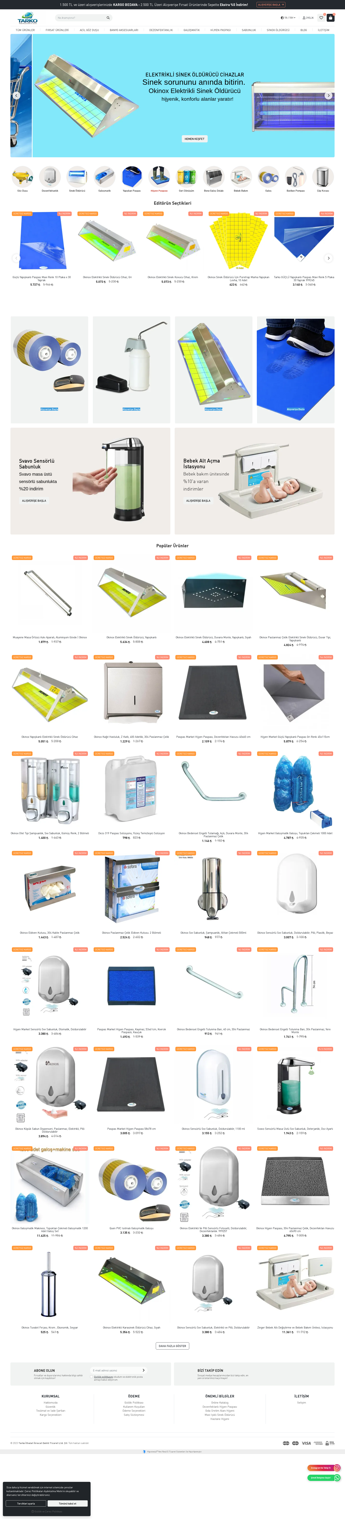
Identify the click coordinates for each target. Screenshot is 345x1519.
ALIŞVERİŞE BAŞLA (269, 4)
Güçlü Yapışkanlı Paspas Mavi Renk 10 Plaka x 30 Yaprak (42, 279)
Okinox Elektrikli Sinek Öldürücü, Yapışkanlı (132, 637)
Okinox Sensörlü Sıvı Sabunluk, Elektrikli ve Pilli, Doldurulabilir (213, 1327)
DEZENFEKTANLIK (161, 30)
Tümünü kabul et (67, 1503)
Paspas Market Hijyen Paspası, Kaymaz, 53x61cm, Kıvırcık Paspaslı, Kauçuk (131, 1031)
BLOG (303, 30)
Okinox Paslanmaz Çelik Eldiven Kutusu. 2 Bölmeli (131, 932)
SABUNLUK (249, 30)
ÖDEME (134, 1396)
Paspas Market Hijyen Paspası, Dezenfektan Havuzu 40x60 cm (213, 736)
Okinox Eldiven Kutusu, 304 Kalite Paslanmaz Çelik (50, 932)
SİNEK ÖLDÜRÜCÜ (278, 30)
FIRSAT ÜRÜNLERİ (57, 30)
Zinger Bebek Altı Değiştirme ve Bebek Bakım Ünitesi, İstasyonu (295, 1327)
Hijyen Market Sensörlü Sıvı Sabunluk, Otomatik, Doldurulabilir (49, 1029)
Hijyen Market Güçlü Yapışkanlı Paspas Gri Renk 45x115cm (295, 736)
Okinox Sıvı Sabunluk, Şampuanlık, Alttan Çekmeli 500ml (213, 932)
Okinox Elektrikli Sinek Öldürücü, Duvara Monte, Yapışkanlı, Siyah (213, 637)
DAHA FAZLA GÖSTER (172, 1346)
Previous (16, 95)
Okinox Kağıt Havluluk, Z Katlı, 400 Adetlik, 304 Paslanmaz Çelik (131, 736)
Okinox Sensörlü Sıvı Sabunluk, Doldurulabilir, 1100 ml (213, 1128)
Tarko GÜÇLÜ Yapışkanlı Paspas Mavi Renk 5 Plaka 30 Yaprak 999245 (304, 279)
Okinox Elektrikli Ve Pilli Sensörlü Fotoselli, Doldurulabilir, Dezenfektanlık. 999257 (213, 1230)
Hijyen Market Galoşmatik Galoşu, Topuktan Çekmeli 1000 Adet (295, 833)
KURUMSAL (51, 1396)
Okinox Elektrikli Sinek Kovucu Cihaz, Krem (173, 277)
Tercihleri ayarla (26, 1503)
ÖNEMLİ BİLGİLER (219, 1396)
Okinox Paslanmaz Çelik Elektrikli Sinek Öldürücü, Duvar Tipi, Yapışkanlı (295, 639)
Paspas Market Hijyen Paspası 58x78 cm (131, 1128)
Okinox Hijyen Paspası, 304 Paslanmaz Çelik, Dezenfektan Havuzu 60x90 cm (295, 1230)
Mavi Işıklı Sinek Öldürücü (220, 1414)
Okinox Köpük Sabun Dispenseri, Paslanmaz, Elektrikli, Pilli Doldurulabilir (49, 1130)
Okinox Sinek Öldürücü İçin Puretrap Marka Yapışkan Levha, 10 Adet (238, 279)
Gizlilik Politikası (134, 1402)
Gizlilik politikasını (103, 1376)
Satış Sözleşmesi (134, 1414)
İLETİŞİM (323, 30)
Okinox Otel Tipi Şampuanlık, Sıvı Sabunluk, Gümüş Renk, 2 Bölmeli (50, 833)
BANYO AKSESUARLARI (124, 30)
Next (328, 95)
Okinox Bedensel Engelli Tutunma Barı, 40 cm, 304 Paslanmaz (213, 1029)
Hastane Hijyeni (219, 1418)
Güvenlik (51, 1406)
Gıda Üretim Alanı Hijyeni (219, 1410)
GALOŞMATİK (192, 30)
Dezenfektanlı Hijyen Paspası (220, 1406)
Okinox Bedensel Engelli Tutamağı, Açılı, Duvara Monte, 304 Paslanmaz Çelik (213, 835)
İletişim (301, 1402)
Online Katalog (219, 1402)
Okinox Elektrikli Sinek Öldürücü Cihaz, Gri (107, 277)
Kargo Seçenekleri (50, 1414)
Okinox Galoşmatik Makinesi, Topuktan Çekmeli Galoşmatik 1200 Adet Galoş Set (50, 1230)
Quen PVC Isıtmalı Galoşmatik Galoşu (131, 1228)
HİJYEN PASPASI (220, 30)
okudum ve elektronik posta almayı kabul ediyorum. (118, 1378)
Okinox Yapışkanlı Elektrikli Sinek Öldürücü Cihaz (50, 736)
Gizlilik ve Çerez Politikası (48, 1511)
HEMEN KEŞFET (172, 138)
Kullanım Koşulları (134, 1406)
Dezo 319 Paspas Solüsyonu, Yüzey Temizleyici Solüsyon (131, 833)
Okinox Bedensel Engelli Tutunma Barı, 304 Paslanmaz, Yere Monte (295, 1031)
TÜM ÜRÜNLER (25, 30)
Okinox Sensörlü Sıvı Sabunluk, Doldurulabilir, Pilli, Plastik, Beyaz (295, 932)
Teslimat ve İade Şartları (50, 1410)
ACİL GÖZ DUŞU (89, 30)
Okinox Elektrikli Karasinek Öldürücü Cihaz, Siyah (131, 1327)
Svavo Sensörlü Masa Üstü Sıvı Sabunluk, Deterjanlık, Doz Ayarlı (295, 1128)
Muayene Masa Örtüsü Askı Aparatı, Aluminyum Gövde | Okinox (50, 637)
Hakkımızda (51, 1402)
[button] (108, 17)
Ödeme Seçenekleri (134, 1410)
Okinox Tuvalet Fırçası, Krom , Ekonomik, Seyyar (50, 1327)
